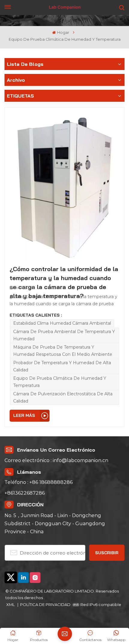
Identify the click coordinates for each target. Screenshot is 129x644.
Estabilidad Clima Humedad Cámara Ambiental (62, 323)
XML (11, 604)
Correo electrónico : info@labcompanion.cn (56, 460)
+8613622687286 (24, 493)
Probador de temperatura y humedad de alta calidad (62, 366)
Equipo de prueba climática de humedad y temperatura (59, 382)
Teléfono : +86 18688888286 (38, 482)
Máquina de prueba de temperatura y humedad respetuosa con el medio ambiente (62, 350)
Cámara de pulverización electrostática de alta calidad (62, 397)
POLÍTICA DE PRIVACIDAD (45, 604)
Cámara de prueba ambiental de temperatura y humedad (64, 335)
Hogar (63, 32)
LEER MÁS (24, 415)
